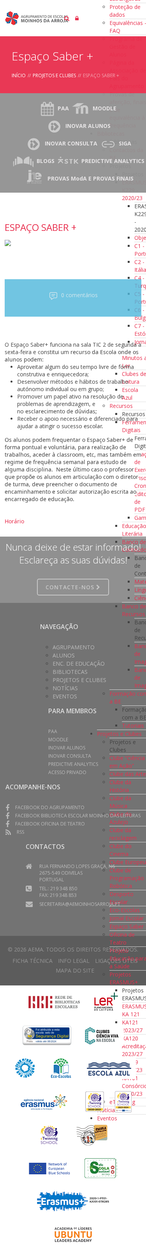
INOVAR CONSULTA (71, 143)
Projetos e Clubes (54, 75)
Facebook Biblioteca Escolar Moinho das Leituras (78, 815)
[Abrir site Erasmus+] (44, 1101)
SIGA (125, 143)
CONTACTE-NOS (71, 587)
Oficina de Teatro (122, 938)
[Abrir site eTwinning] (94, 1101)
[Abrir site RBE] (54, 1001)
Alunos (64, 655)
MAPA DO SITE (75, 970)
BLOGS (46, 161)
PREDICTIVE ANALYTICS (112, 161)
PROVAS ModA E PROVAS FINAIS (90, 178)
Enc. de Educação (79, 663)
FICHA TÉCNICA (32, 960)
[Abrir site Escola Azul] (109, 1067)
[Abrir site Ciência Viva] (101, 1034)
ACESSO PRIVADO (67, 772)
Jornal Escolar (126, 918)
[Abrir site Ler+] (106, 1001)
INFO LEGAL (74, 960)
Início (19, 75)
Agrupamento (74, 647)
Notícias (65, 688)
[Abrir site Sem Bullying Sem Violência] (92, 1134)
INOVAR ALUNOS (88, 125)
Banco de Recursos (134, 610)
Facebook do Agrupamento (49, 807)
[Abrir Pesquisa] (66, 18)
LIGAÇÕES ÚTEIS (116, 960)
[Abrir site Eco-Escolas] (61, 1067)
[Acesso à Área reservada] (77, 18)
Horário (14, 521)
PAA (63, 108)
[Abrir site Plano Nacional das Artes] (25, 1067)
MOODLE (104, 108)
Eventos (65, 696)
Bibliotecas (70, 671)
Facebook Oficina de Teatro (50, 823)
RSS (20, 832)
